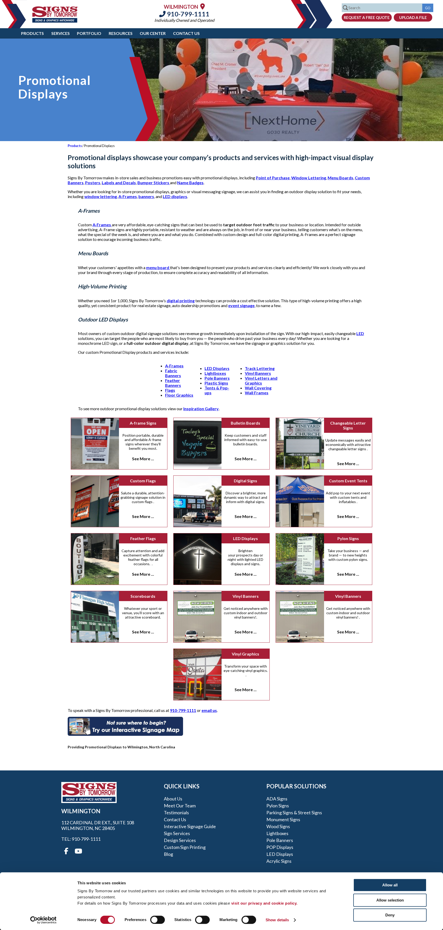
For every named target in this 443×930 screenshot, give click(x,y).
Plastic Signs (216, 382)
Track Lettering (260, 368)
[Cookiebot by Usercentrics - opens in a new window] (43, 920)
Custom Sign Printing (185, 847)
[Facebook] (66, 851)
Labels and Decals (119, 182)
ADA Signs (276, 798)
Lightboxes (215, 373)
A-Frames (127, 196)
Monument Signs (283, 819)
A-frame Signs (143, 422)
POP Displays (279, 847)
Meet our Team (180, 805)
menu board (158, 267)
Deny (390, 915)
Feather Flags (143, 538)
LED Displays (217, 368)
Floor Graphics (179, 395)
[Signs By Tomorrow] (55, 20)
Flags (170, 390)
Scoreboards (142, 596)
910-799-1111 (187, 14)
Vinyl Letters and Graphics (261, 380)
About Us (173, 798)
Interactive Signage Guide (190, 826)
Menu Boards (340, 177)
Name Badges (190, 182)
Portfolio (89, 33)
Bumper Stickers (153, 182)
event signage (241, 305)
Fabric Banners (173, 373)
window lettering (100, 196)
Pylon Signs (348, 538)
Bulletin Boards (245, 422)
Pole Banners (217, 378)
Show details (277, 920)
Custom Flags (143, 480)
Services (60, 33)
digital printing (181, 300)
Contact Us (186, 33)
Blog (168, 854)
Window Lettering (308, 177)
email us (209, 710)
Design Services (180, 840)
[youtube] (78, 851)
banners (146, 196)
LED (360, 333)
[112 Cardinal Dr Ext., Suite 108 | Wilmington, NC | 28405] (202, 6)
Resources (121, 33)
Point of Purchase (273, 177)
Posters (92, 182)
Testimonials (176, 812)
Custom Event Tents (348, 480)
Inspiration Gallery (201, 408)
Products (32, 33)
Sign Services (177, 833)
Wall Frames (256, 392)
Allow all (390, 885)
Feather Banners (173, 383)
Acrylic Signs (278, 861)
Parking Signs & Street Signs (294, 812)
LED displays (175, 196)
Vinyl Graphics (245, 653)
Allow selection (390, 900)
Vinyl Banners (258, 373)
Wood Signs (278, 826)
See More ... (143, 458)
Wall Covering (258, 387)
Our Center (153, 33)
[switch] (157, 920)
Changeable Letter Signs (348, 425)
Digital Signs (245, 480)
